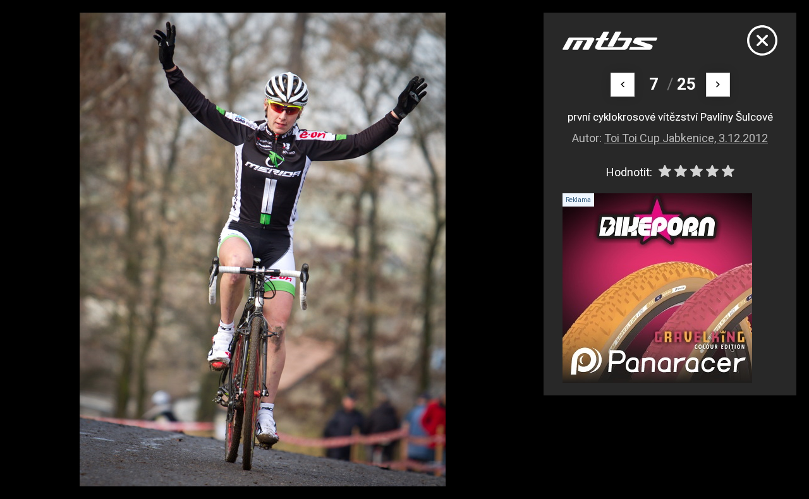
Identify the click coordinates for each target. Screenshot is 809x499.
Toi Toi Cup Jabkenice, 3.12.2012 (686, 138)
